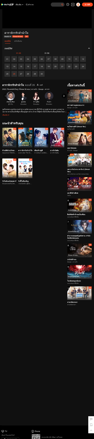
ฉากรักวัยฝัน (54, 150)
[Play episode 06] (42, 59)
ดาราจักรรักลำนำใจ (25, 150)
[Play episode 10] (69, 59)
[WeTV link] (7, 4)
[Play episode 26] (14, 74)
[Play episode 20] (55, 66)
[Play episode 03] (21, 59)
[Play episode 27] (21, 74)
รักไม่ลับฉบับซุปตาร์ (9, 181)
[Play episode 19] (48, 66)
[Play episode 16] (28, 66)
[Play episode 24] (83, 66)
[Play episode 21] (62, 66)
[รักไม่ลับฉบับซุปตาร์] (9, 168)
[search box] (62, 4)
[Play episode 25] (7, 74)
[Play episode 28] (28, 74)
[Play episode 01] (7, 59)
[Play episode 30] (42, 74)
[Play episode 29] (35, 74)
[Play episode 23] (76, 66)
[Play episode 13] (7, 66)
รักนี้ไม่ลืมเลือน (23, 181)
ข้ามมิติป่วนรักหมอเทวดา (11, 150)
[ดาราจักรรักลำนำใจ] (25, 137)
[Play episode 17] (35, 66)
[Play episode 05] (35, 59)
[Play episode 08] (55, 59)
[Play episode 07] (48, 59)
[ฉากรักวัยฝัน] (57, 137)
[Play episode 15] (21, 66)
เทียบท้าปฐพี (38, 150)
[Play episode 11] (76, 59)
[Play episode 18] (42, 66)
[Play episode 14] (14, 66)
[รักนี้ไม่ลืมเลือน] (25, 168)
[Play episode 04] (28, 59)
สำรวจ (30, 4)
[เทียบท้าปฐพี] (41, 137)
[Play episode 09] (62, 59)
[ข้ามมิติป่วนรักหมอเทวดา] (9, 137)
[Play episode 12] (83, 59)
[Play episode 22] (69, 66)
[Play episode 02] (14, 59)
